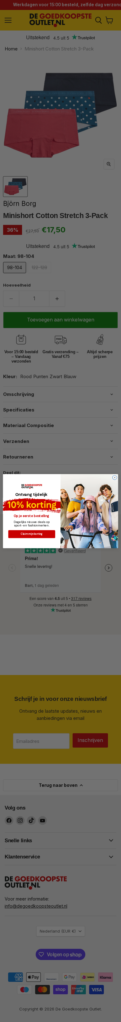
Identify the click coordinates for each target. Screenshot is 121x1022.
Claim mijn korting (32, 534)
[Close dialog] (114, 477)
